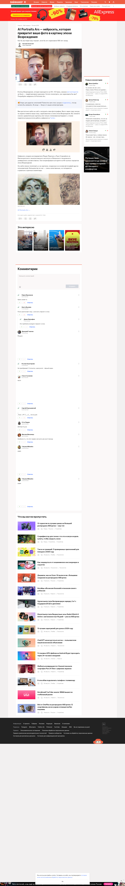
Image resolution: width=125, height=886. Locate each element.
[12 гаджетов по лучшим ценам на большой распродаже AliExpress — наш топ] (49, 526)
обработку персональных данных (62, 877)
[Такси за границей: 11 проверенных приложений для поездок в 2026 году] (49, 551)
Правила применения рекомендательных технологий (30, 733)
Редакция (49, 723)
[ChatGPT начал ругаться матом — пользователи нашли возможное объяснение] (49, 642)
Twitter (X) (41, 727)
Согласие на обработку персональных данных (78, 733)
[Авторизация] (113, 2)
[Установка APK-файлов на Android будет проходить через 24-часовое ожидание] (49, 655)
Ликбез (53, 555)
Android (53, 658)
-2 (24, 314)
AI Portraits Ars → (24, 210)
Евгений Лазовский (28, 43)
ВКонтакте (32, 727)
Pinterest (49, 727)
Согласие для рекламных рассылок (24, 736)
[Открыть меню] (79, 295)
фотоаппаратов (72, 92)
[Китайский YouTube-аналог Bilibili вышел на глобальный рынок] (49, 694)
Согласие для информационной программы (51, 736)
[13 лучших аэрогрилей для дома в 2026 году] (49, 629)
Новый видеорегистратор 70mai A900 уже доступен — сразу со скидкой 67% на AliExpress (96, 93)
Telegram (24, 727)
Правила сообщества (55, 733)
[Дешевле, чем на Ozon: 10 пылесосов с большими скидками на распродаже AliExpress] (49, 577)
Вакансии (57, 723)
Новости (53, 594)
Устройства (58, 529)
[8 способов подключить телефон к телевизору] (49, 681)
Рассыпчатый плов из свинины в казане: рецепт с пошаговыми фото (97, 109)
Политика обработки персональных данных (55, 730)
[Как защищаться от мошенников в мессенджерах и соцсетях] (49, 564)
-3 (24, 302)
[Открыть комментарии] (41, 529)
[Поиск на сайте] (105, 2)
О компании (66, 723)
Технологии (60, 555)
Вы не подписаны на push (82, 727)
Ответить (30, 302)
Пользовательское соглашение (30, 730)
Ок (62, 881)
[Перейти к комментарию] (96, 89)
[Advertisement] (49, 258)
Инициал (64, 727)
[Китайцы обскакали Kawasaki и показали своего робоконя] (49, 590)
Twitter (52, 118)
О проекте (26, 723)
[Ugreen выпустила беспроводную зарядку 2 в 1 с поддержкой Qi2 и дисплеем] (49, 603)
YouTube (57, 727)
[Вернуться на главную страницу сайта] (16, 2)
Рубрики (34, 723)
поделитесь (67, 103)
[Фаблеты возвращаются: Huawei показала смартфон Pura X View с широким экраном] (49, 668)
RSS (70, 727)
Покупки (51, 529)
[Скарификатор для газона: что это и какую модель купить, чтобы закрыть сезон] (49, 539)
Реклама (41, 723)
